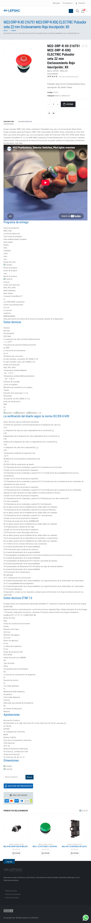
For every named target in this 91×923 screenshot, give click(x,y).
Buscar (29, 777)
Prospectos (68, 3)
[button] (80, 810)
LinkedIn (53, 113)
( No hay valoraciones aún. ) (69, 77)
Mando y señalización (62, 96)
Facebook (49, 113)
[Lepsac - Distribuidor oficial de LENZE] (12, 11)
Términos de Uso (11, 891)
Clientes (81, 3)
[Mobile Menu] (71, 11)
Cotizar (69, 104)
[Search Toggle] (77, 11)
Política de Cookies (12, 898)
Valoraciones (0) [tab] (25, 121)
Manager (56, 3)
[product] (16, 828)
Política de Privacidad (12, 894)
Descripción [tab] (9, 121)
